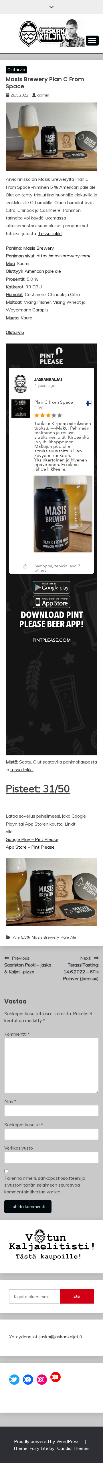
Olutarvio (16, 69)
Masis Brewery (38, 248)
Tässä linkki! (50, 233)
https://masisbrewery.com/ (63, 255)
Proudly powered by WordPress (47, 1441)
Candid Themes (73, 1448)
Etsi (77, 1296)
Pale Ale (68, 937)
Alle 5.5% (21, 937)
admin (43, 95)
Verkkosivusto (18, 1148)
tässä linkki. (21, 769)
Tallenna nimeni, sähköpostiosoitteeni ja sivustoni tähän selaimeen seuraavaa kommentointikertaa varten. (44, 1185)
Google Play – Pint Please (32, 839)
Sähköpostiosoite (23, 1124)
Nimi (10, 1101)
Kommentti (17, 1034)
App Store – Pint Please (30, 847)
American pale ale (43, 271)
